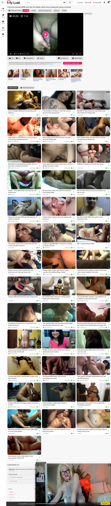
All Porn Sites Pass (14, 141)
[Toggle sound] (37, 465)
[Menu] (104, 2)
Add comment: (13, 474)
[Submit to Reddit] (76, 15)
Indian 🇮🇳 (56, 10)
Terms (11, 492)
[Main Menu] (2, 2)
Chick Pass (47, 247)
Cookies (11, 497)
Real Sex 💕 (88, 2)
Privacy (11, 494)
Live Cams (80, 2)
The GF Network (13, 327)
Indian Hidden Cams (15, 407)
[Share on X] (80, 15)
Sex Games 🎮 (97, 2)
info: (10, 489)
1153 (25, 10)
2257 (10, 500)
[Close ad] (109, 465)
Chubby (33, 10)
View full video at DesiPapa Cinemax (61, 15)
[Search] (70, 2)
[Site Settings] (108, 2)
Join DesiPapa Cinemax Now (71, 63)
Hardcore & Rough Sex (45, 10)
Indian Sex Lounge (83, 380)
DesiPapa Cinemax (16, 10)
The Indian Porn (48, 274)
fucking (64, 10)
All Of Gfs (12, 194)
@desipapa (50, 64)
